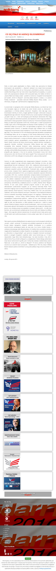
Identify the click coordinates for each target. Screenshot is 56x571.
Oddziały (6, 536)
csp (23, 37)
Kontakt (6, 542)
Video (39, 23)
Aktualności (11, 23)
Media (13, 1)
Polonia (47, 1)
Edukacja (34, 1)
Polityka (8, 1)
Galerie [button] (10, 27)
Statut (5, 532)
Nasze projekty (21, 23)
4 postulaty (6, 528)
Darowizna (6, 540)
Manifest (6, 530)
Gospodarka (20, 1)
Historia (40, 1)
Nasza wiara (39, 3)
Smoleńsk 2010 (31, 23)
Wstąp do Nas (7, 538)
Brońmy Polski (22, 3)
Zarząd (6, 534)
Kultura (28, 1)
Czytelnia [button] (46, 23)
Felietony (48, 31)
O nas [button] (16, 27)
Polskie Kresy (30, 3)
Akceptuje (28, 558)
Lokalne (13, 3)
